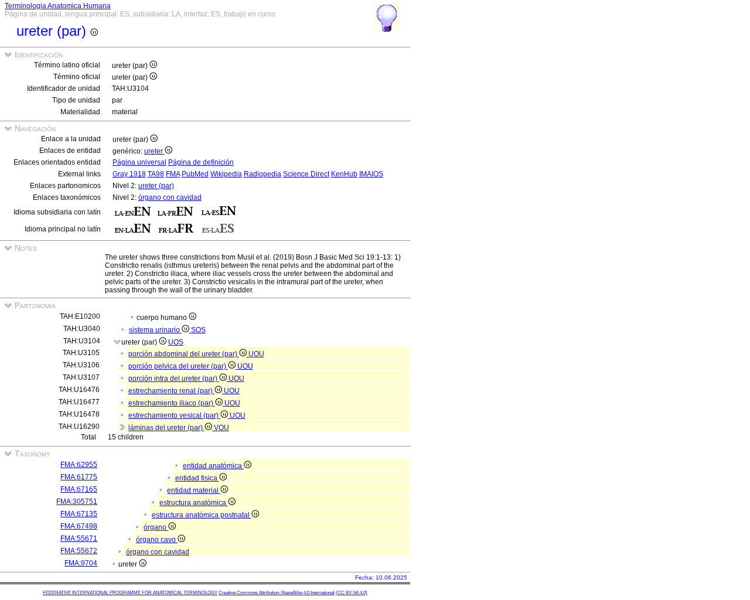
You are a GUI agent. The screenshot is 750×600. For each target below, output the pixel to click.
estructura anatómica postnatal (201, 515)
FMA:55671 (78, 538)
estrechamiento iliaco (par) (171, 403)
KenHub (344, 174)
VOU (221, 428)
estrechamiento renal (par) (171, 391)
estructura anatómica (193, 503)
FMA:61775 (78, 477)
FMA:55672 (78, 551)
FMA (173, 174)
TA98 (156, 174)
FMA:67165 (78, 489)
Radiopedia (262, 174)
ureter (154, 151)
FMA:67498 (78, 526)
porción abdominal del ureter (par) (183, 354)
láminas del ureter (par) (166, 428)
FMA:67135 (78, 514)
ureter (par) (156, 186)
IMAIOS (371, 174)
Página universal (139, 162)
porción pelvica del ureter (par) (178, 366)
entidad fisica (197, 478)
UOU (256, 354)
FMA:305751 (76, 501)
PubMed (195, 174)
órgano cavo (157, 540)
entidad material (193, 490)
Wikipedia (226, 174)
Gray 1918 (129, 174)
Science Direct (306, 174)
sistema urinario (155, 330)
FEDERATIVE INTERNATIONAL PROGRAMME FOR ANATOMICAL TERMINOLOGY (130, 592)
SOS (198, 330)
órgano (156, 527)
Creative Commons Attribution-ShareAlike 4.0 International (277, 592)
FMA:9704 (80, 563)
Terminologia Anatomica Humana (58, 6)
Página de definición (201, 162)
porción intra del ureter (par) (173, 378)
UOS (175, 342)
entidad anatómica (213, 466)
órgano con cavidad (170, 197)
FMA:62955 (78, 465)
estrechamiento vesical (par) (174, 415)
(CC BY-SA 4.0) (351, 592)
